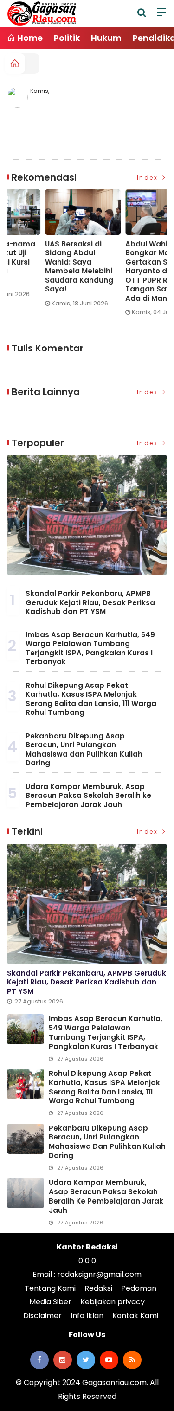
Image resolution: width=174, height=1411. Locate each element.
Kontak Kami (135, 1315)
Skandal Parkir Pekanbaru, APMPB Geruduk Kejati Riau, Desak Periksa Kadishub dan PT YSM (90, 602)
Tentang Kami (50, 1288)
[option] (48, 251)
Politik (67, 38)
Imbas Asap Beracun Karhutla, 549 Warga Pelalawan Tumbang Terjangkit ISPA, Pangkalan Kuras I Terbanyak (90, 648)
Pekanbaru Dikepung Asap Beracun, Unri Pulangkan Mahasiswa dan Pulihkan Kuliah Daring (84, 749)
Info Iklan (87, 1315)
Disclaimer (42, 1315)
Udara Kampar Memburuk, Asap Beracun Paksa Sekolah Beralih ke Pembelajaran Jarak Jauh (88, 795)
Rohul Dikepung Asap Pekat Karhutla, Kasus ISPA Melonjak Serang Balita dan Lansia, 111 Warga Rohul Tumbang (91, 699)
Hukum (106, 38)
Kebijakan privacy (112, 1301)
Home (29, 38)
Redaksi (98, 1288)
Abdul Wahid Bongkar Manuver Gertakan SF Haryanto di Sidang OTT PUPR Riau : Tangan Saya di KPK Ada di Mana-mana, (125, 271)
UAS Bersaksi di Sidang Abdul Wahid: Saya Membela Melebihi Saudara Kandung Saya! (42, 266)
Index (149, 177)
